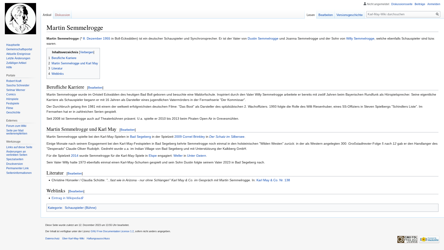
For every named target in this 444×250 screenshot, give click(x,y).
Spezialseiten (14, 159)
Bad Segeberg (140, 136)
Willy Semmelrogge (360, 38)
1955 (106, 38)
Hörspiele (12, 99)
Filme (9, 108)
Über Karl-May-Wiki (73, 238)
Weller (178, 155)
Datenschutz (52, 238)
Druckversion (14, 164)
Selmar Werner (15, 90)
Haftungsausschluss (98, 238)
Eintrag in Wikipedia (66, 198)
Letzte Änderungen (18, 58)
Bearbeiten (95, 87)
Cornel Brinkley (194, 136)
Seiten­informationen (19, 173)
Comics (11, 94)
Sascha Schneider (17, 85)
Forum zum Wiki (16, 126)
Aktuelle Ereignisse (18, 54)
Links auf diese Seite (19, 147)
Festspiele (12, 103)
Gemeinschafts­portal (19, 49)
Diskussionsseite (402, 4)
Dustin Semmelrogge (263, 38)
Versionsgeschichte (349, 15)
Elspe (153, 155)
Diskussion (62, 15)
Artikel (47, 15)
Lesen (311, 15)
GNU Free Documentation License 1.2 (112, 231)
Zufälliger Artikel (16, 63)
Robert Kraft (13, 81)
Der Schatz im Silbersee (226, 136)
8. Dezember (92, 38)
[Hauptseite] (20, 18)
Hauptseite (13, 45)
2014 (74, 155)
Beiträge (420, 4)
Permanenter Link (17, 168)
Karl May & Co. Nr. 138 (273, 180)
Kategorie (55, 207)
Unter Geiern (196, 155)
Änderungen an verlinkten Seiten (16, 153)
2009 (178, 136)
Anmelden (433, 4)
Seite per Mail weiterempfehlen (16, 132)
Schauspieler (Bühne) (80, 207)
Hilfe (9, 67)
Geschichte (13, 112)
